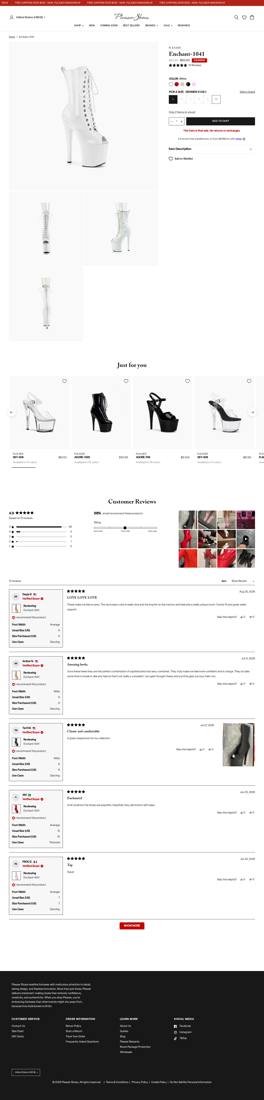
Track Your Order (75, 1036)
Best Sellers (131, 25)
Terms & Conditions (117, 1082)
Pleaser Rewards (129, 1042)
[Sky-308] (40, 412)
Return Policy (73, 1026)
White (171, 84)
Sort (224, 581)
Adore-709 (143, 457)
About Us (125, 1026)
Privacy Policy (140, 1082)
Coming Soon (109, 25)
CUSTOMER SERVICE (26, 1019)
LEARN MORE (129, 1019)
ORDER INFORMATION (80, 1019)
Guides (124, 1031)
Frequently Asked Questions (82, 1042)
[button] (185, 65)
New (92, 25)
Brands (150, 25)
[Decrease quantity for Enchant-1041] (171, 121)
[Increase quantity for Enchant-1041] (181, 121)
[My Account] (12, 17)
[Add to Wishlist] (64, 381)
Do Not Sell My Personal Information (191, 1082)
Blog (122, 1036)
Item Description (180, 149)
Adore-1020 (82, 457)
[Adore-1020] (101, 412)
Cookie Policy (159, 1082)
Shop (77, 25)
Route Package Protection (135, 1047)
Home (12, 37)
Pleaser (18, 454)
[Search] (236, 17)
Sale (167, 25)
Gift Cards (18, 1036)
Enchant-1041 (31, 610)
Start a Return (74, 1031)
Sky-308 (18, 457)
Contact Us (18, 1026)
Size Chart (18, 1031)
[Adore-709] (163, 412)
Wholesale (126, 1052)
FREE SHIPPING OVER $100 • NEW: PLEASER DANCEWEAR (38, 3)
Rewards (184, 25)
